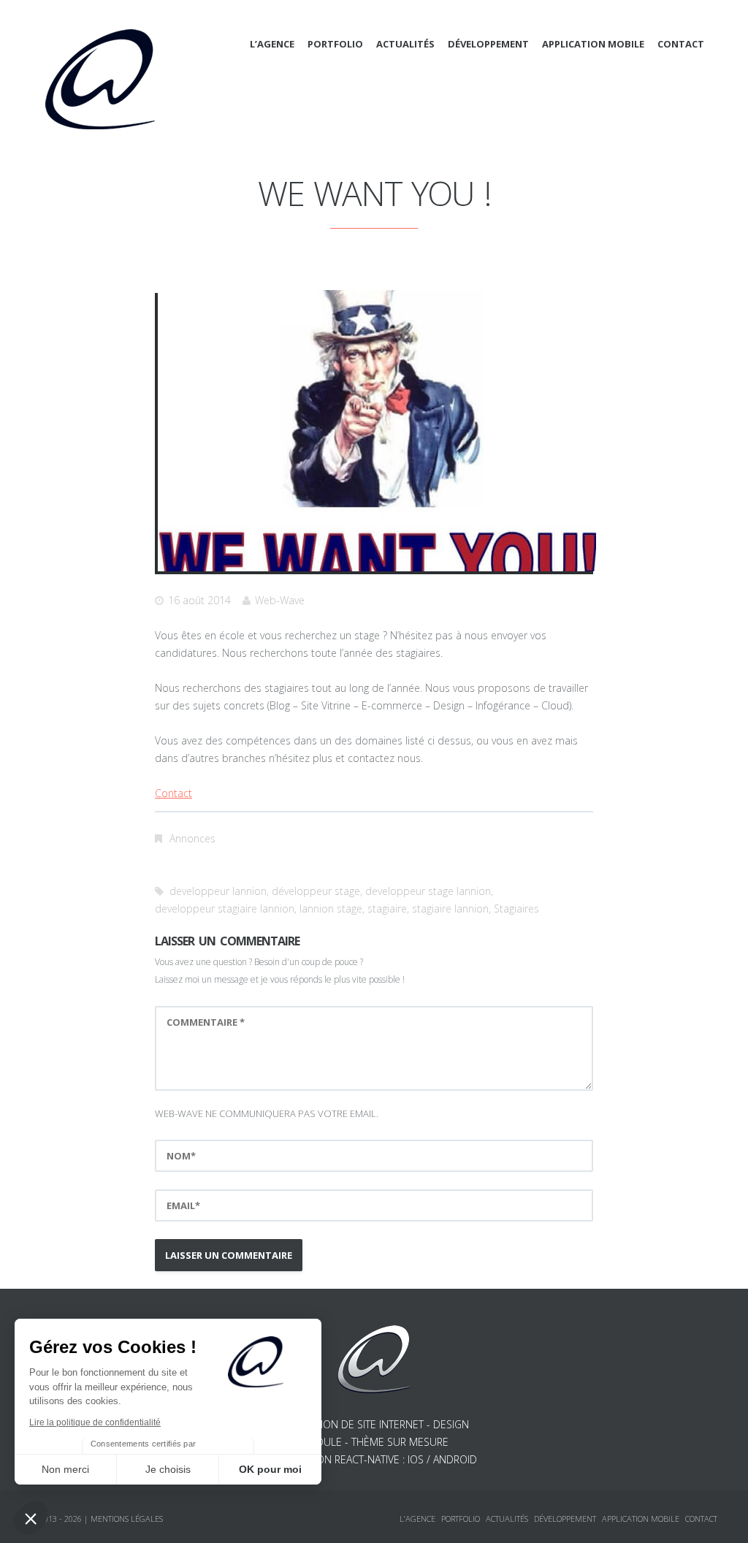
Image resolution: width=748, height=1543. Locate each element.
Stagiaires (516, 908)
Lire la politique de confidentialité (95, 1422)
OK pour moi (270, 1469)
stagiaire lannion (450, 908)
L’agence (272, 43)
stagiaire (387, 908)
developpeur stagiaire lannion (224, 908)
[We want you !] (377, 430)
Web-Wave (280, 600)
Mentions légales (127, 1518)
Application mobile (593, 43)
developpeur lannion (218, 891)
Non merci (65, 1469)
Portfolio (335, 43)
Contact (680, 43)
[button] (30, 1518)
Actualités (405, 43)
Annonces (192, 838)
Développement (488, 43)
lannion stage (330, 908)
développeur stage (316, 891)
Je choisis (168, 1469)
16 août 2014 (199, 600)
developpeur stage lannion (428, 891)
